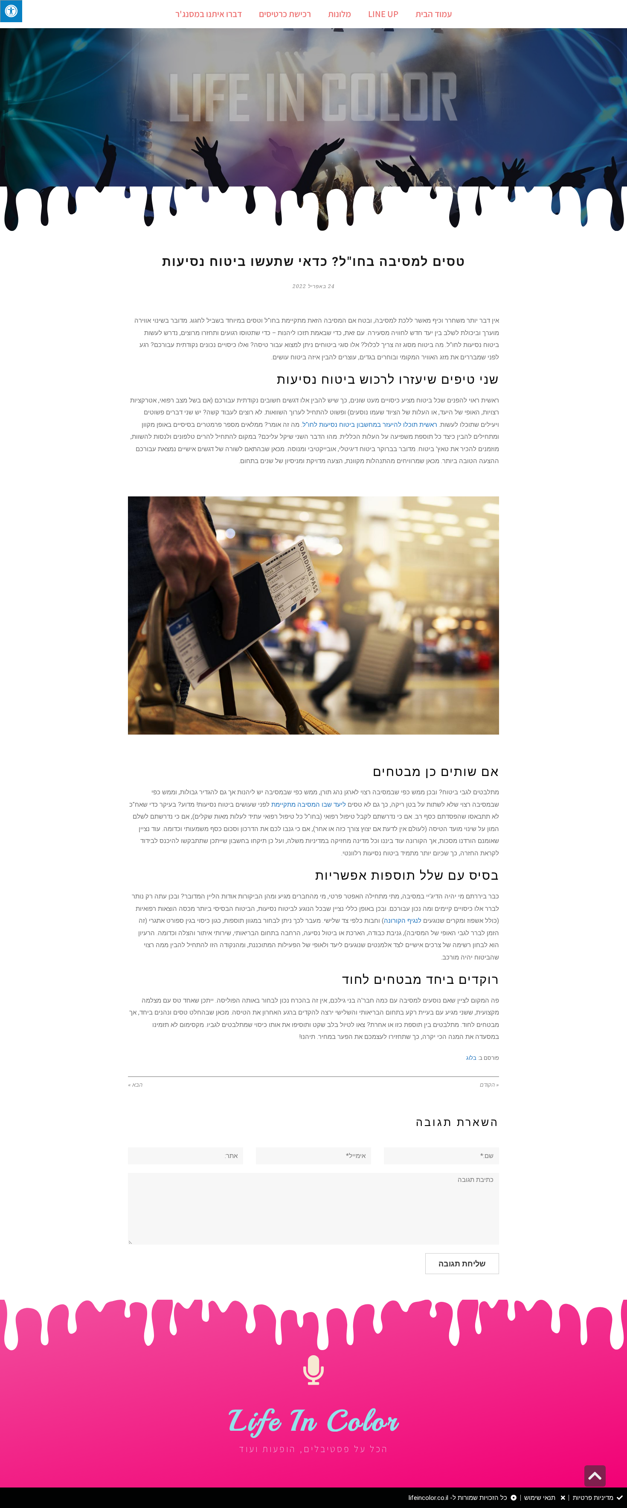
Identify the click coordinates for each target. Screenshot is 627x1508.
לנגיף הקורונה (402, 921)
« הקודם (489, 1085)
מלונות (339, 14)
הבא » (135, 1085)
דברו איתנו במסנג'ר (208, 14)
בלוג (471, 1058)
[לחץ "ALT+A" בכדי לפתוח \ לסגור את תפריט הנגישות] (11, 11)
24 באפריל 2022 (314, 286)
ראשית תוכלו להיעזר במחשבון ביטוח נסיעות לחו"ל (369, 425)
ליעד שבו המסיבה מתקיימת (308, 804)
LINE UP (383, 14)
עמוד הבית (433, 14)
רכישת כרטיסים (285, 14)
